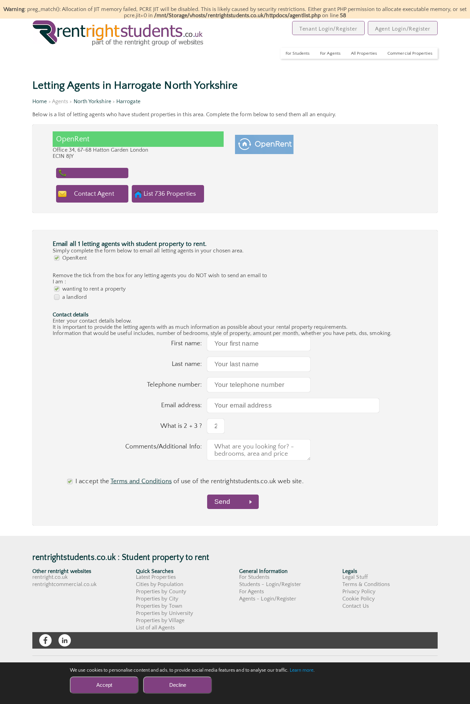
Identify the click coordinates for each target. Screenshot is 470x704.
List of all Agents (155, 628)
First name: (186, 343)
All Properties (364, 53)
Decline (177, 685)
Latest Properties (156, 577)
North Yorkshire (92, 101)
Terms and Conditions (141, 481)
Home (39, 101)
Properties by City (157, 599)
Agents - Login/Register (267, 599)
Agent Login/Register (402, 29)
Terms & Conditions (366, 584)
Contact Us (355, 606)
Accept (104, 685)
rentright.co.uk (50, 577)
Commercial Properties (409, 53)
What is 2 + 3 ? (181, 426)
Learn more (302, 670)
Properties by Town (159, 606)
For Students (298, 53)
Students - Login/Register (270, 584)
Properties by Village (160, 620)
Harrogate (128, 101)
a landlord (74, 297)
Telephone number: (174, 384)
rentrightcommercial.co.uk (64, 584)
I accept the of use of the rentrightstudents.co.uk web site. (189, 481)
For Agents (330, 53)
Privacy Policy (358, 591)
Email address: (181, 405)
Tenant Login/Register (328, 29)
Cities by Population (160, 584)
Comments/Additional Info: (163, 446)
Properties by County (161, 591)
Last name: (187, 364)
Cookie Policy (358, 599)
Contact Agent (94, 193)
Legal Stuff (355, 577)
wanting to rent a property (94, 289)
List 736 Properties (169, 193)
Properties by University (164, 613)
